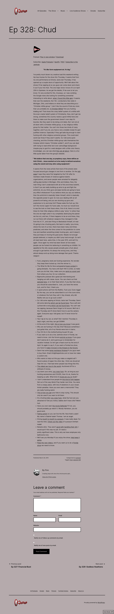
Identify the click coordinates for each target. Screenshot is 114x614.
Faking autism (42, 414)
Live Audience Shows (78, 11)
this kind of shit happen (71, 379)
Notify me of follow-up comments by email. (48, 538)
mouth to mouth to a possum (53, 419)
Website (36, 525)
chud (71, 460)
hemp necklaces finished (58, 350)
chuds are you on (66, 377)
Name (35, 515)
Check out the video (55, 422)
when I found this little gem (63, 98)
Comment (37, 496)
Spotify (57, 62)
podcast (78, 458)
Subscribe (101, 11)
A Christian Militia (56, 109)
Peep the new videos (45, 443)
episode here (42, 282)
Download (60, 57)
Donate (93, 11)
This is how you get (44, 393)
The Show (52, 11)
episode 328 (77, 460)
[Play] (37, 49)
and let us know (66, 337)
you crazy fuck (58, 372)
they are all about (62, 151)
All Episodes (41, 11)
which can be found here (60, 303)
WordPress (101, 602)
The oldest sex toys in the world (49, 366)
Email (60, 515)
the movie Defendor (59, 406)
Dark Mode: (107, 612)
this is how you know (62, 324)
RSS (62, 62)
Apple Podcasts (47, 62)
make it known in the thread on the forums (62, 348)
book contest (71, 266)
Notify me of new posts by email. (45, 545)
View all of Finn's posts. (49, 477)
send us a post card (73, 271)
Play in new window (47, 57)
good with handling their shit (66, 427)
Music (63, 11)
